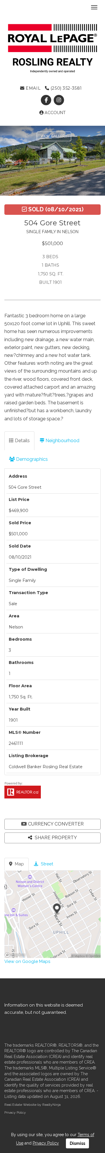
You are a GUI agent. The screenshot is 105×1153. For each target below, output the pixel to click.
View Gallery (54, 136)
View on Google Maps (27, 961)
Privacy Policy (15, 1113)
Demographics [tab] (31, 459)
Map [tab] (19, 864)
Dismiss (77, 1143)
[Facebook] (47, 100)
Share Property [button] (55, 837)
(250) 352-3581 (65, 88)
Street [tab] (46, 864)
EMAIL (32, 88)
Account (54, 112)
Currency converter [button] (56, 824)
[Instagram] (58, 100)
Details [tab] (22, 440)
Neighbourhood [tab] (61, 440)
